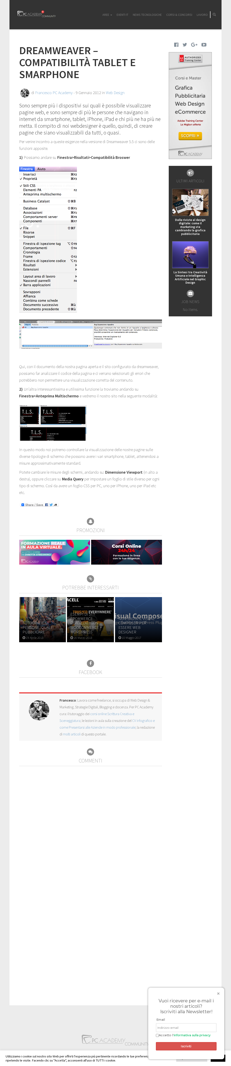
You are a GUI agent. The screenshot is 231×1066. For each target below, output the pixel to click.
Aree (106, 15)
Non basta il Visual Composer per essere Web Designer (136, 625)
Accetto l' (185, 1035)
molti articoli (72, 734)
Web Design (115, 92)
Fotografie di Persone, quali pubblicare (37, 627)
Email (161, 1019)
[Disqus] (90, 822)
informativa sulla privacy (192, 1035)
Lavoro (202, 15)
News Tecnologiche (147, 15)
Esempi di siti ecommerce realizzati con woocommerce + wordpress (86, 623)
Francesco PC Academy (54, 92)
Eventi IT (122, 15)
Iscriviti (186, 1046)
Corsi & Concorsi (179, 15)
